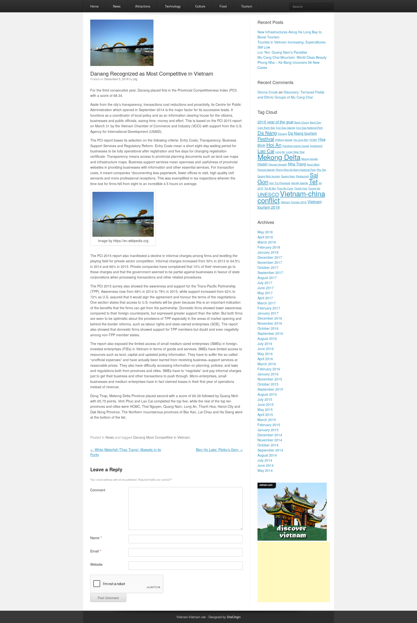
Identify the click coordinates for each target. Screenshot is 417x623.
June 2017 (265, 287)
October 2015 (267, 384)
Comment (97, 489)
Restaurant (302, 176)
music (262, 164)
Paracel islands (266, 170)
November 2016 (269, 323)
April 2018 (265, 237)
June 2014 (265, 465)
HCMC (313, 140)
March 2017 (266, 303)
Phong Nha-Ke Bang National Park (296, 170)
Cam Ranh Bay (266, 127)
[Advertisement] (293, 572)
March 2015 (266, 419)
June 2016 (265, 348)
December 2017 (269, 257)
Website (96, 564)
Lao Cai (265, 150)
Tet (313, 181)
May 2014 (265, 470)
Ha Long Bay (300, 140)
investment (316, 146)
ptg (135, 79)
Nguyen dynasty (278, 164)
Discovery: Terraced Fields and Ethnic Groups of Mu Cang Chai (290, 95)
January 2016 (267, 374)
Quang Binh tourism (268, 176)
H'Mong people (283, 140)
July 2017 (264, 282)
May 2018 (265, 231)
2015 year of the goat (275, 122)
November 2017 (269, 262)
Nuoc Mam (313, 164)
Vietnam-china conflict (291, 196)
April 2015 (265, 414)
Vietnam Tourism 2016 (293, 202)
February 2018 (268, 247)
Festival (265, 138)
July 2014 (264, 460)
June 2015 (265, 404)
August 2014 (267, 455)
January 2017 (267, 313)
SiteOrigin (234, 617)
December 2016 (269, 318)
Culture (200, 6)
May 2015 (265, 409)
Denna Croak (267, 92)
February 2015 (268, 424)
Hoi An (273, 144)
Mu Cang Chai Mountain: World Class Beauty (292, 57)
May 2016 (265, 353)
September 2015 (270, 389)
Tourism (246, 6)
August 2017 (267, 277)
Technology (173, 6)
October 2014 (267, 445)
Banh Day (315, 122)
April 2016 (265, 358)
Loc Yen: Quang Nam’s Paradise (282, 52)
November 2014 (269, 439)
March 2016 (266, 363)
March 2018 (266, 242)
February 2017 (268, 308)
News (117, 6)
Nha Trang (297, 164)
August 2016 (267, 338)
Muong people (309, 159)
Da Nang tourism (302, 133)
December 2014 (269, 434)
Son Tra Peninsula (279, 183)
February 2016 (268, 368)
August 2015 (267, 394)
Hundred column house (295, 146)
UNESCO (268, 194)
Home (94, 6)
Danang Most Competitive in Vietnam (161, 437)
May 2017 (265, 292)
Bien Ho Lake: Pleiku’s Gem (219, 449)
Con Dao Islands (285, 127)
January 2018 (267, 252)
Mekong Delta (278, 157)
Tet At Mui (270, 188)
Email (95, 551)
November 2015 (269, 379)
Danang (282, 134)
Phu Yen (321, 170)
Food (223, 6)
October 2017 (267, 267)
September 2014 (270, 450)
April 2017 (265, 297)
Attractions (142, 6)
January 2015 (267, 429)
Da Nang (267, 132)
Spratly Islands (299, 183)
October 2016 (267, 328)
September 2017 (270, 272)
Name (96, 537)
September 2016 (270, 333)
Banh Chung (301, 122)
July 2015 (264, 399)
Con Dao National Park (309, 127)
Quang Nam (288, 176)
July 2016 (264, 343)
